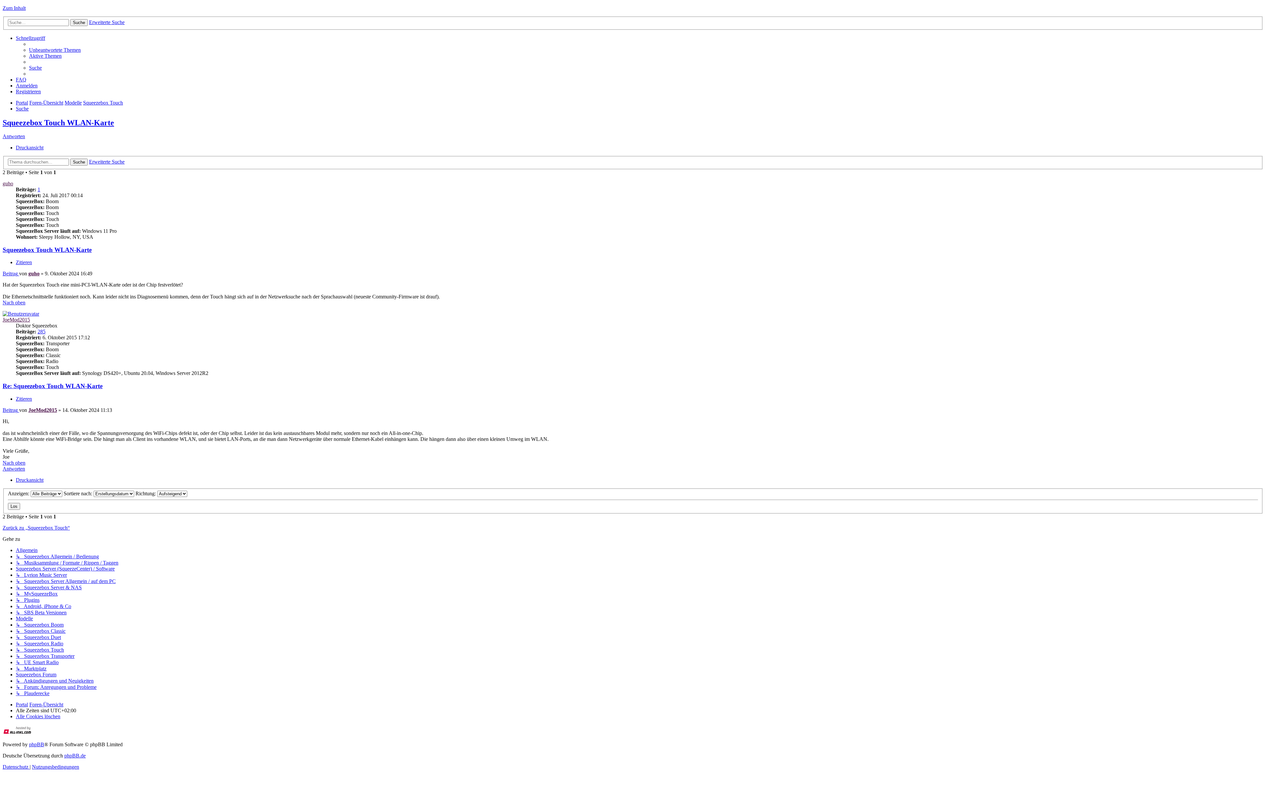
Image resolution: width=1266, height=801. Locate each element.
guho (8, 183)
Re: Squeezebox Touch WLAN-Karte (53, 386)
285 (41, 331)
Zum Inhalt (14, 8)
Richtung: (146, 493)
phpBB (36, 744)
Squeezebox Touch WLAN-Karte (58, 122)
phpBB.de (75, 755)
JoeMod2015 (16, 320)
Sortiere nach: (79, 493)
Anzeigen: (19, 493)
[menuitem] (55, 50)
